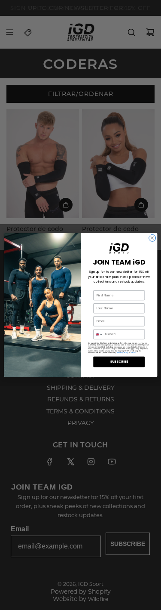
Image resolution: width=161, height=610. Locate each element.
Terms (133, 353)
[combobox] (98, 334)
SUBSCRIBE (119, 362)
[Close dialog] (152, 237)
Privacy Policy (122, 353)
